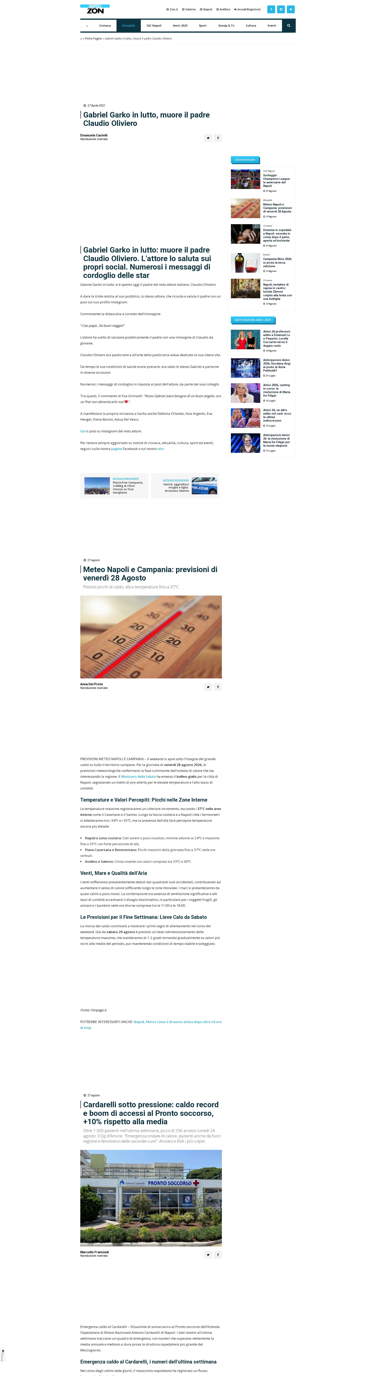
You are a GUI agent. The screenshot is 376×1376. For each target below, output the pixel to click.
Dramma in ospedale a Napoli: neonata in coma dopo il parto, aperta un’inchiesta (277, 235)
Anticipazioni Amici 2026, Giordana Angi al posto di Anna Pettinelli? (276, 365)
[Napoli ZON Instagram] (281, 9)
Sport (203, 25)
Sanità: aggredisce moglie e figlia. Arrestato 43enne (176, 487)
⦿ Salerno (189, 9)
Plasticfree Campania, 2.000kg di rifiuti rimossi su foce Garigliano (128, 487)
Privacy (2, 1356)
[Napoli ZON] (95, 9)
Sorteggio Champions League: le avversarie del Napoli (276, 181)
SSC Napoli (154, 25)
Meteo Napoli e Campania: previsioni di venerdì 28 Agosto (277, 208)
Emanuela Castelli (93, 135)
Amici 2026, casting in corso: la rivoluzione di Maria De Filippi (276, 390)
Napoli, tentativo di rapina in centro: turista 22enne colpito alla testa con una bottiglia (277, 291)
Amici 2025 (180, 25)
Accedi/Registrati (249, 9)
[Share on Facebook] (218, 138)
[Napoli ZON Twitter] (291, 9)
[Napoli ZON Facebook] (271, 9)
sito (160, 448)
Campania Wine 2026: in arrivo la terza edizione (277, 262)
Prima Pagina (93, 38)
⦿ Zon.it (172, 9)
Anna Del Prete (91, 684)
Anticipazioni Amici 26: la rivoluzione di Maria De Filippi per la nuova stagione (276, 440)
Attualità (128, 25)
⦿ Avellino (223, 9)
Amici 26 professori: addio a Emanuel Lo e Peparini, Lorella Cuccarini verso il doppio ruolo (277, 338)
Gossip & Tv (226, 25)
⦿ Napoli (206, 9)
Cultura (251, 25)
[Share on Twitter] (208, 138)
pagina (116, 448)
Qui (83, 431)
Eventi (272, 25)
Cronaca (105, 25)
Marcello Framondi (94, 1252)
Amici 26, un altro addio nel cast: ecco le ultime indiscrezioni (277, 415)
